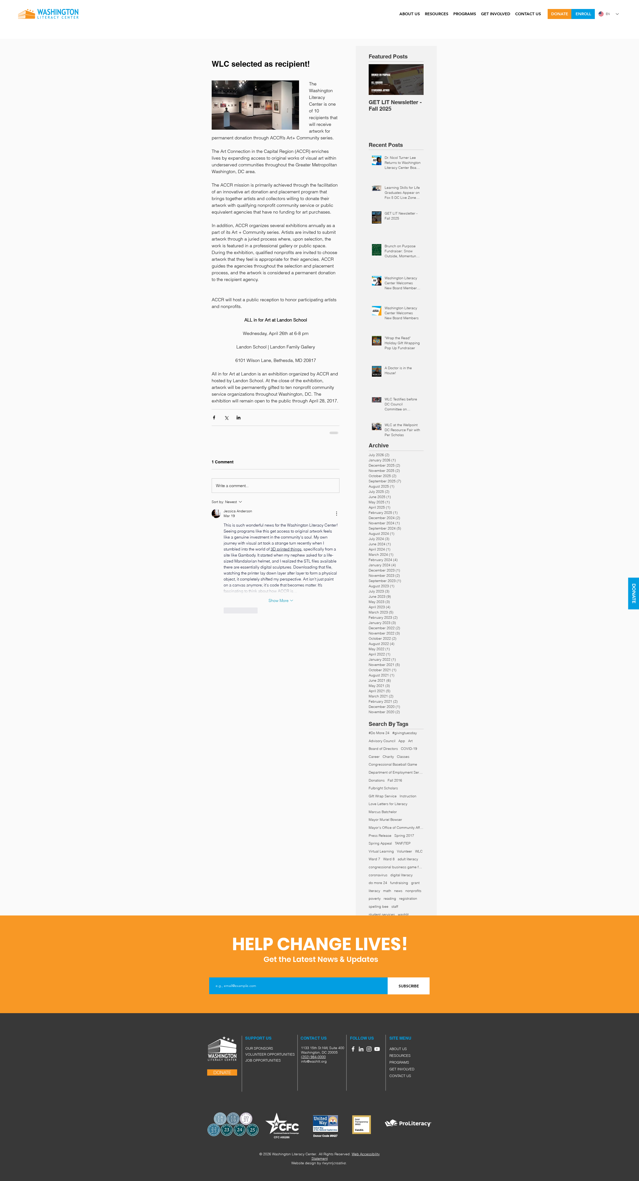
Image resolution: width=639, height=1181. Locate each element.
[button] (395, 1038)
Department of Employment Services (396, 772)
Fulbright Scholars (383, 788)
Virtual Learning (381, 851)
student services (382, 914)
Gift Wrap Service (383, 796)
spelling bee (378, 906)
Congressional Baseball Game (393, 764)
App (401, 741)
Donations (377, 780)
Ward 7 (374, 859)
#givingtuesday (404, 733)
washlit (403, 914)
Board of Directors (383, 748)
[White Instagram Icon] (369, 1049)
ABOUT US (398, 1049)
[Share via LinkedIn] (238, 417)
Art (410, 741)
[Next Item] (415, 79)
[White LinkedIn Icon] (361, 1049)
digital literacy (401, 875)
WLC (419, 851)
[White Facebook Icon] (353, 1049)
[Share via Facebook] (214, 417)
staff (394, 906)
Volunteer (404, 851)
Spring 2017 (404, 835)
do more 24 (378, 883)
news (398, 890)
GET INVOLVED (401, 1069)
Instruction (408, 796)
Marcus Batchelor (383, 812)
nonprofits (413, 890)
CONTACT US (400, 1076)
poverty (375, 898)
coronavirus (378, 875)
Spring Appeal (380, 843)
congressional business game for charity (396, 867)
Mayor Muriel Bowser (385, 819)
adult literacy (408, 859)
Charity (388, 756)
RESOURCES (400, 1055)
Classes (403, 756)
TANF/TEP (403, 843)
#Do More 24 (379, 733)
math (387, 890)
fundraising (399, 883)
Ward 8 (389, 859)
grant (415, 883)
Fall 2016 (395, 780)
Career (374, 756)
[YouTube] (377, 1049)
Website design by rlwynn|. (319, 1163)
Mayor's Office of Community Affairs (396, 827)
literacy (374, 890)
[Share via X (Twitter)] (226, 417)
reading (390, 898)
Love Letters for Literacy (388, 804)
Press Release (380, 835)
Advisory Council (382, 741)
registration (408, 898)
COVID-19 (409, 748)
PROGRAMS (399, 1062)
